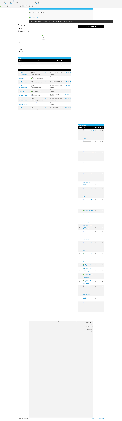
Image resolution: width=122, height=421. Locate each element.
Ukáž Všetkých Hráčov (100, 313)
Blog (53, 21)
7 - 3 (46, 77)
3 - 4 (46, 103)
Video (61, 21)
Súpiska (35, 21)
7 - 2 (46, 94)
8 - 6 (46, 72)
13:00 (68, 72)
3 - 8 (46, 98)
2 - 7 (46, 81)
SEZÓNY (39, 21)
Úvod (31, 21)
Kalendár (65, 21)
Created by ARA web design (98, 418)
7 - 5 (46, 107)
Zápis (74, 21)
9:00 (67, 85)
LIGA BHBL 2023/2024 (47, 21)
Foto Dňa (57, 21)
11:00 (68, 77)
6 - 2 (46, 85)
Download (70, 21)
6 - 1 (46, 90)
